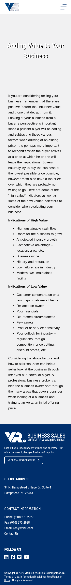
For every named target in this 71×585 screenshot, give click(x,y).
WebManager (54, 576)
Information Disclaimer (33, 576)
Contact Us (11, 533)
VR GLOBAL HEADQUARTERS (21, 460)
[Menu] (63, 7)
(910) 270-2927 (24, 517)
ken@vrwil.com (23, 528)
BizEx (7, 580)
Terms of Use (11, 576)
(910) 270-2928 (20, 522)
